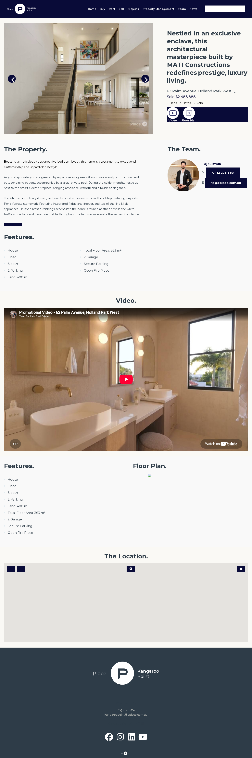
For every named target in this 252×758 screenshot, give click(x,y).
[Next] (145, 79)
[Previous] (12, 79)
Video (173, 120)
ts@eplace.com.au (226, 183)
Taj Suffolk (211, 164)
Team (182, 8)
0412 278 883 (223, 172)
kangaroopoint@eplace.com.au (126, 714)
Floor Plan (189, 120)
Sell (121, 8)
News (193, 8)
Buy (102, 8)
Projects (133, 8)
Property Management (158, 8)
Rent (112, 8)
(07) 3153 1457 (126, 710)
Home (92, 8)
